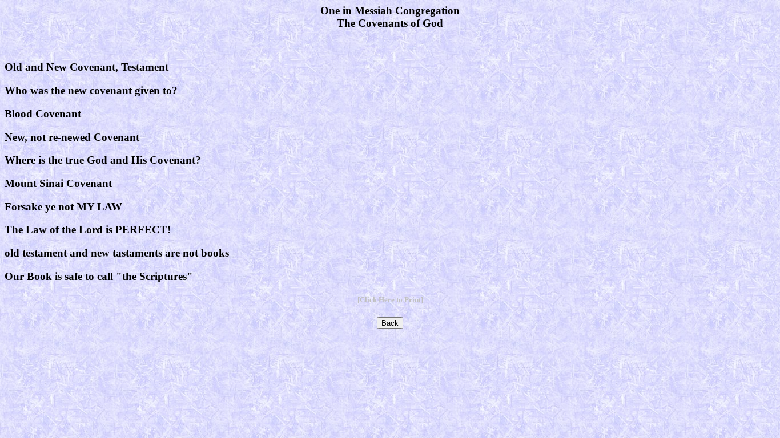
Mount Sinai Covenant (58, 183)
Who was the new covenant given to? (91, 90)
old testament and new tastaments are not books (117, 253)
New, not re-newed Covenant (72, 137)
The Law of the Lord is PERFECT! (88, 230)
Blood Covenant (43, 114)
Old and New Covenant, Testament (86, 67)
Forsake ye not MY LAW (63, 207)
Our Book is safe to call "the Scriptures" (99, 276)
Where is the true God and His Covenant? (103, 160)
